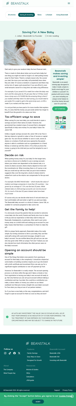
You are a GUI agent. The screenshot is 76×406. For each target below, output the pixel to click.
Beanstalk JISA (55, 353)
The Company (8, 370)
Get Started (60, 109)
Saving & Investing (26, 15)
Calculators (30, 377)
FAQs (28, 373)
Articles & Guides (32, 370)
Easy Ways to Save (33, 357)
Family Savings (32, 353)
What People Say (9, 373)
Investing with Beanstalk (58, 360)
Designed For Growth (34, 360)
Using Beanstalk (62, 15)
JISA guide (30, 380)
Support (57, 390)
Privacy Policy (67, 390)
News (40, 15)
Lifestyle (49, 15)
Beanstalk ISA (54, 357)
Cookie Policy (65, 396)
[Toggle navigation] (68, 3)
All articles (12, 15)
